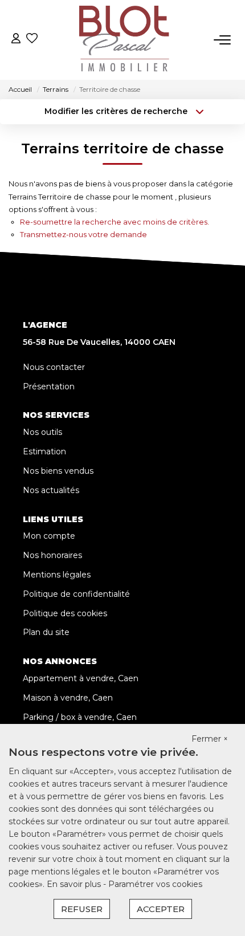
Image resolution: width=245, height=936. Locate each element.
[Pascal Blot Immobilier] (126, 40)
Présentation (49, 386)
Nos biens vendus (58, 471)
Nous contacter (54, 367)
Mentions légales (57, 574)
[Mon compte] (16, 39)
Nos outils (42, 432)
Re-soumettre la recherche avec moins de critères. (114, 221)
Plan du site (46, 632)
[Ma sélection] (32, 39)
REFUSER (82, 909)
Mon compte (49, 536)
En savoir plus (75, 884)
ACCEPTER (161, 909)
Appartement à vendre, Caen (80, 678)
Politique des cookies (65, 613)
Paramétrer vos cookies (155, 884)
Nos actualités (51, 490)
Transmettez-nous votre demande (83, 234)
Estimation (44, 451)
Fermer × (209, 739)
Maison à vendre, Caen (68, 698)
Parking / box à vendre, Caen (80, 717)
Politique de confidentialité (76, 594)
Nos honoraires (52, 555)
